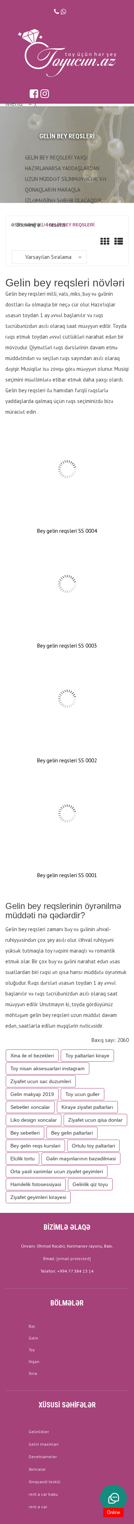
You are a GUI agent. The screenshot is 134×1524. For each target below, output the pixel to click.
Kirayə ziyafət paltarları (87, 1107)
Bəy (32, 1326)
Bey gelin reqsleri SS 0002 (67, 760)
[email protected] (73, 1258)
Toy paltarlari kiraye (87, 1055)
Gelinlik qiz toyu (90, 1184)
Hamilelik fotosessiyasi (35, 1184)
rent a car (38, 1506)
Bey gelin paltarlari (72, 1133)
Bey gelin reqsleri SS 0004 (67, 530)
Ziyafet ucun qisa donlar (95, 1120)
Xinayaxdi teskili (44, 1481)
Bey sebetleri (25, 1133)
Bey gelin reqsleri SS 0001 (67, 875)
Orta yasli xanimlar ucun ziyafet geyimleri (56, 1171)
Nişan (34, 1361)
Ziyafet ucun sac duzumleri (40, 1081)
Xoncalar (37, 1469)
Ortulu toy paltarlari (93, 1146)
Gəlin (33, 1338)
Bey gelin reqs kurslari (35, 1146)
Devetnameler (43, 1456)
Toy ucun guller (82, 1094)
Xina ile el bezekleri (32, 1055)
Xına (33, 1373)
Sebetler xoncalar (30, 1107)
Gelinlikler (39, 1431)
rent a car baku (43, 1494)
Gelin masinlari (44, 1444)
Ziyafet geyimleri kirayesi (38, 1197)
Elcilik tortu (22, 1158)
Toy (32, 1349)
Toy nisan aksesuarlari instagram (47, 1068)
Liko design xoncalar (33, 1120)
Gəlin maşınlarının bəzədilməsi (81, 1158)
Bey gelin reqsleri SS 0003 (67, 645)
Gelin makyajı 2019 (32, 1094)
